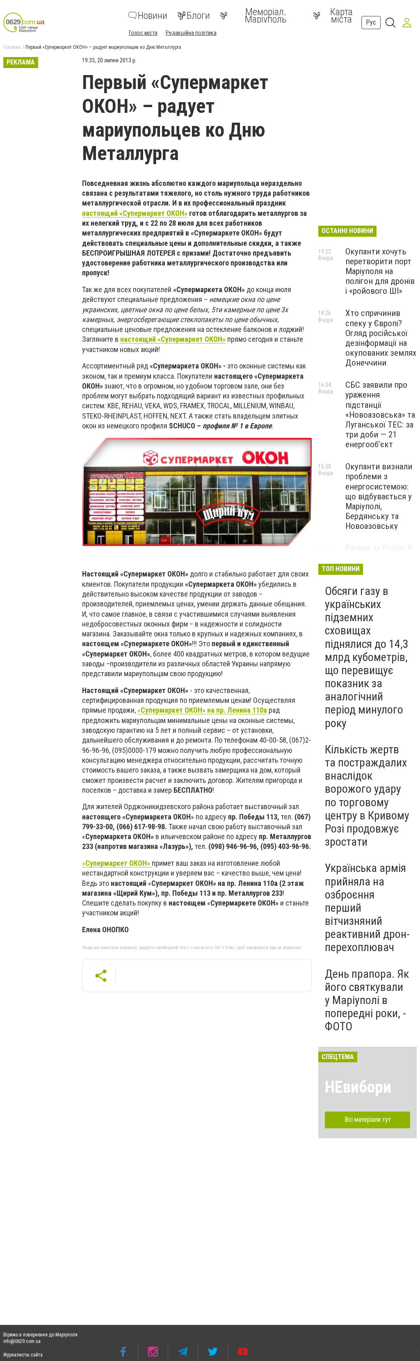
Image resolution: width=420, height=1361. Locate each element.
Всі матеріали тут (368, 1119)
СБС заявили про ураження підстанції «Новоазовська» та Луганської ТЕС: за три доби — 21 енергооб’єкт (380, 414)
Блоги (198, 15)
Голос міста (143, 33)
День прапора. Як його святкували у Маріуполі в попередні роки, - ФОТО (367, 1000)
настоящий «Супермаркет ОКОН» (134, 213)
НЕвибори (358, 1087)
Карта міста (341, 15)
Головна (12, 47)
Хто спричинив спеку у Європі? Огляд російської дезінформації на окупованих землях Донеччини (380, 338)
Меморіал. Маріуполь (265, 15)
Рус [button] (371, 22)
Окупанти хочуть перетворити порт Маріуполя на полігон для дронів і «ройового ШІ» (380, 271)
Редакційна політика (191, 33)
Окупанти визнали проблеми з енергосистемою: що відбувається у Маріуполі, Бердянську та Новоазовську (378, 496)
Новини (152, 15)
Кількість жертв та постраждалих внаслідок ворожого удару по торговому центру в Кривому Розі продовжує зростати (367, 796)
